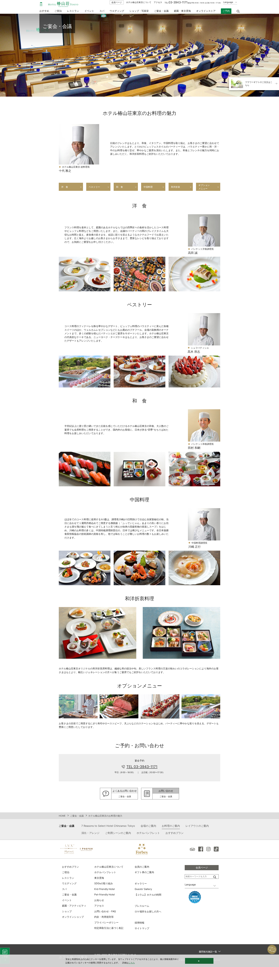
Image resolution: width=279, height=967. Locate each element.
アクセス (158, 2)
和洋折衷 (175, 186)
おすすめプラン (174, 833)
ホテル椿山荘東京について (138, 2)
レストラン (68, 877)
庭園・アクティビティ (74, 905)
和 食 (119, 186)
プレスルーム (142, 905)
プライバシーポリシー (106, 922)
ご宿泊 (65, 872)
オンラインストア (206, 10)
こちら (132, 962)
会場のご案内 (148, 825)
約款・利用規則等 (104, 916)
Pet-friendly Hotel (104, 894)
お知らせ (99, 900)
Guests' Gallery (143, 889)
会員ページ (116, 2)
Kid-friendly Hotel (104, 889)
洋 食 (64, 186)
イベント (89, 10)
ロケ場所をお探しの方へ (148, 911)
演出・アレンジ (90, 833)
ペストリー (94, 186)
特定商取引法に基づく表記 (108, 928)
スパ (64, 889)
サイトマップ (142, 928)
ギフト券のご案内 (144, 872)
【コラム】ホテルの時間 (148, 894)
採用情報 (139, 922)
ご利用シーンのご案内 (118, 833)
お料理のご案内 (171, 825)
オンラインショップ (73, 916)
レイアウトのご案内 (197, 825)
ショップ (67, 911)
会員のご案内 (142, 866)
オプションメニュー (204, 187)
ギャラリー (141, 883)
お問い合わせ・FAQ (105, 911)
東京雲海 (99, 877)
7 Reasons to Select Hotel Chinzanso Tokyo (108, 825)
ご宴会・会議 (161, 10)
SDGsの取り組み (103, 883)
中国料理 (148, 186)
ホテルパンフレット (148, 833)
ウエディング (117, 10)
